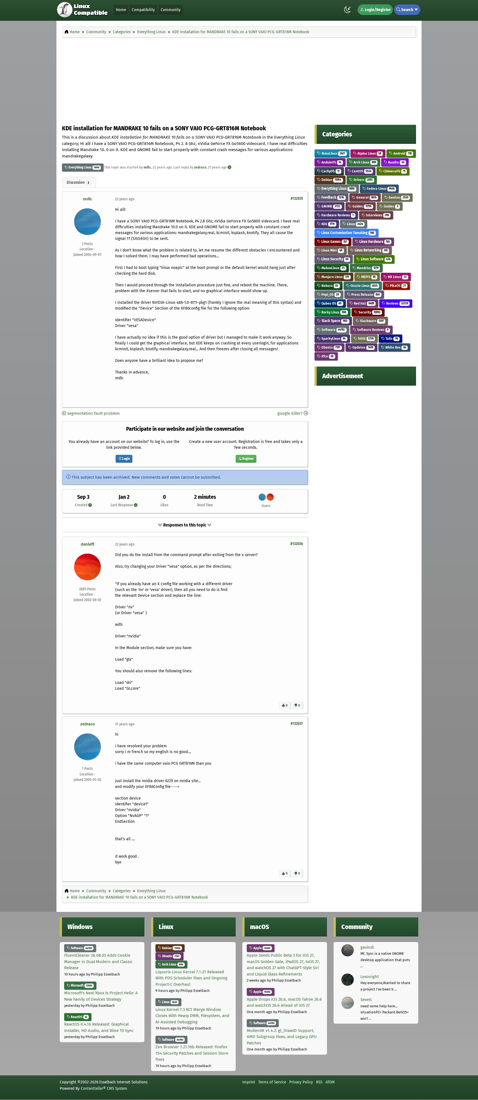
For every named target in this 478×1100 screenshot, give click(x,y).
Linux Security (334, 259)
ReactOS (78, 1017)
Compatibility (143, 9)
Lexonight (369, 976)
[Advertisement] (239, 79)
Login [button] (125, 459)
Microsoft (81, 985)
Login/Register (377, 9)
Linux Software (375, 259)
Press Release (365, 294)
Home (121, 9)
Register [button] (247, 459)
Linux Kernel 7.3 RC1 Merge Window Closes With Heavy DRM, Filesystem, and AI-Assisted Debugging (192, 1015)
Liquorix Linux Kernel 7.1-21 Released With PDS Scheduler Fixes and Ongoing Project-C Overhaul (191, 978)
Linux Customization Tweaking (347, 233)
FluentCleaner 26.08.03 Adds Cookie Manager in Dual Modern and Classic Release (98, 961)
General (365, 197)
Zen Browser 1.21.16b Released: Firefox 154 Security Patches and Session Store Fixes (191, 1053)
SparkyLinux (333, 338)
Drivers (363, 180)
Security (369, 312)
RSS (319, 1082)
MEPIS (368, 277)
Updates (362, 347)
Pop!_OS (330, 294)
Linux (354, 224)
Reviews (396, 303)
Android (402, 153)
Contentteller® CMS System (104, 1088)
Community (171, 9)
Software (333, 330)
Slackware (371, 321)
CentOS (361, 171)
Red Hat (363, 303)
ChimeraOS (394, 171)
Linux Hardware (374, 242)
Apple (261, 948)
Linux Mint (331, 250)
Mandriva (367, 268)
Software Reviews (372, 330)
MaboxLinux (332, 268)
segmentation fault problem (93, 413)
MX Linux (396, 277)
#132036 (296, 544)
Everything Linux (80, 167)
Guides (362, 206)
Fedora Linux (380, 188)
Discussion (78, 182)
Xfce (327, 356)
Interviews (377, 215)
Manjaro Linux (335, 277)
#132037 (297, 724)
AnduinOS (331, 162)
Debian (331, 180)
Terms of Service (272, 1082)
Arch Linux (364, 162)
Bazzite (395, 162)
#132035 (297, 198)
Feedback (332, 197)
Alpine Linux (369, 153)
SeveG (366, 999)
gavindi (367, 947)
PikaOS (397, 286)
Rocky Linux (333, 312)
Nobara (329, 286)
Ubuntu (330, 347)
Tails (391, 338)
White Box (395, 347)
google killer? (290, 413)
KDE (327, 224)
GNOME (330, 206)
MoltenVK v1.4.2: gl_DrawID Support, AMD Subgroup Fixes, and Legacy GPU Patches (282, 1036)
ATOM (330, 1082)
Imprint (248, 1082)
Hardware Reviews (337, 215)
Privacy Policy (301, 1082)
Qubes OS (331, 303)
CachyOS (330, 171)
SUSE (365, 338)
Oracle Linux (364, 286)
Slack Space (334, 321)
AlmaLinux (333, 153)
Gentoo (398, 197)
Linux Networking (371, 250)
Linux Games (334, 242)
